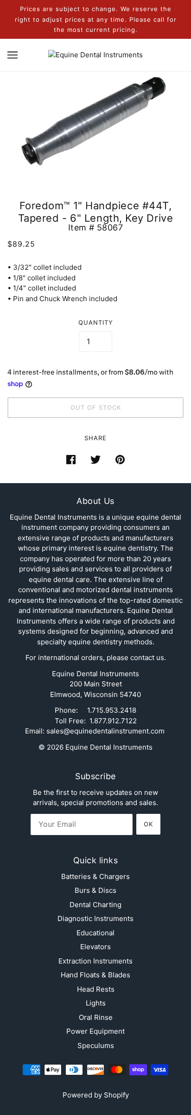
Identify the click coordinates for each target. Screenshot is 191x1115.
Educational (95, 932)
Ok (148, 824)
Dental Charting (95, 904)
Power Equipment (95, 1031)
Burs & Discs (95, 890)
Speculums (95, 1045)
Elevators (95, 946)
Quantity (95, 322)
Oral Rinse (96, 1017)
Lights (96, 1003)
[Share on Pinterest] (120, 459)
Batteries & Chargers (95, 876)
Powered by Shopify (96, 1095)
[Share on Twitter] (95, 459)
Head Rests (96, 989)
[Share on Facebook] (71, 459)
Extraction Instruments (95, 961)
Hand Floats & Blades (95, 974)
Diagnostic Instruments (95, 918)
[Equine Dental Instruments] (95, 54)
